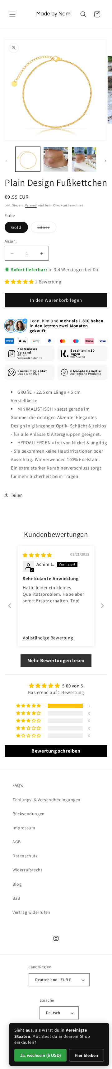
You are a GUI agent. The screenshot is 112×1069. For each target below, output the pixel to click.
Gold (16, 227)
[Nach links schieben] (7, 161)
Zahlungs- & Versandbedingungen (46, 799)
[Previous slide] (10, 606)
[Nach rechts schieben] (105, 161)
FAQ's (17, 785)
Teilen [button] (17, 495)
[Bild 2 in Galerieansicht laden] (55, 159)
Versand (31, 205)
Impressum (23, 828)
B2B (16, 898)
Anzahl (10, 241)
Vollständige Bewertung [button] (48, 638)
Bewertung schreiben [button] (55, 751)
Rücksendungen (28, 813)
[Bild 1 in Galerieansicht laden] (27, 159)
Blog (16, 884)
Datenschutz (25, 856)
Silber (46, 228)
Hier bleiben (86, 1055)
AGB (16, 842)
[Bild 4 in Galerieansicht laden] (84, 159)
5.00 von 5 (72, 686)
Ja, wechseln (40, 1055)
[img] (37, 555)
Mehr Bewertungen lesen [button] (56, 660)
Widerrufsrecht (27, 870)
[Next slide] (102, 606)
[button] (12, 14)
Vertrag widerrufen (31, 912)
